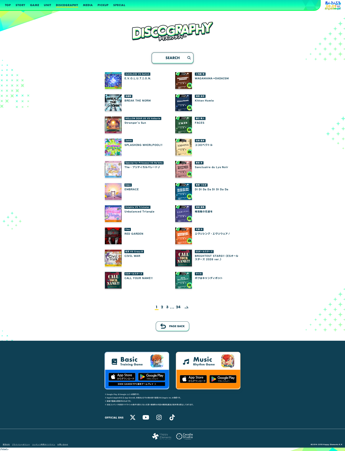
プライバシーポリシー (21, 444)
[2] (186, 307)
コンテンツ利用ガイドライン (43, 444)
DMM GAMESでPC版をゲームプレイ (136, 384)
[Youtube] (145, 417)
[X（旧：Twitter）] (133, 417)
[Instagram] (159, 417)
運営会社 (6, 444)
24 (178, 307)
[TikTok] (172, 417)
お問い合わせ (62, 444)
